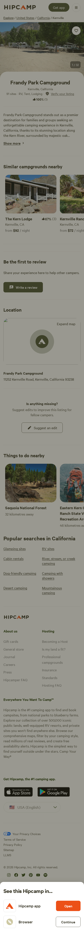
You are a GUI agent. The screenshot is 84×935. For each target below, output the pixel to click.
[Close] (42, 467)
